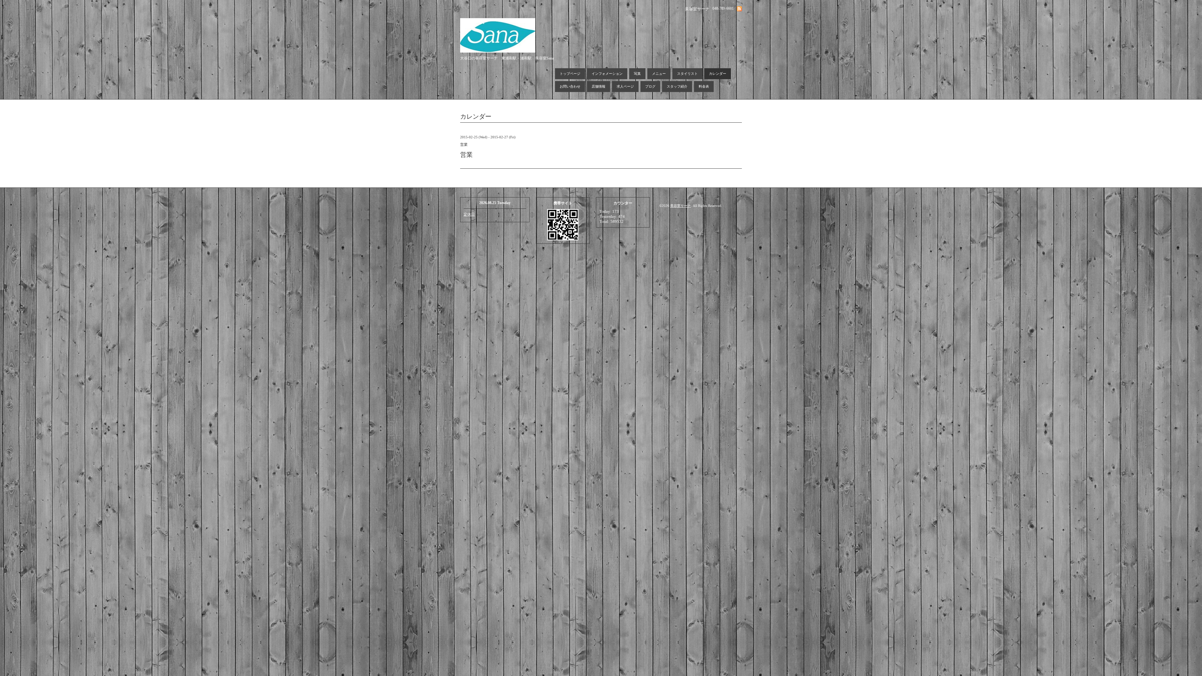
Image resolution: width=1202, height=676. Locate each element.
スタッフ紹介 (677, 86)
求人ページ (625, 86)
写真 (637, 73)
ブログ (650, 86)
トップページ (570, 73)
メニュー (659, 73)
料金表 (704, 86)
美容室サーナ (680, 205)
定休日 (469, 214)
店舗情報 (598, 86)
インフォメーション (607, 73)
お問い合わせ (570, 86)
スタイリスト (687, 73)
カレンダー (717, 73)
